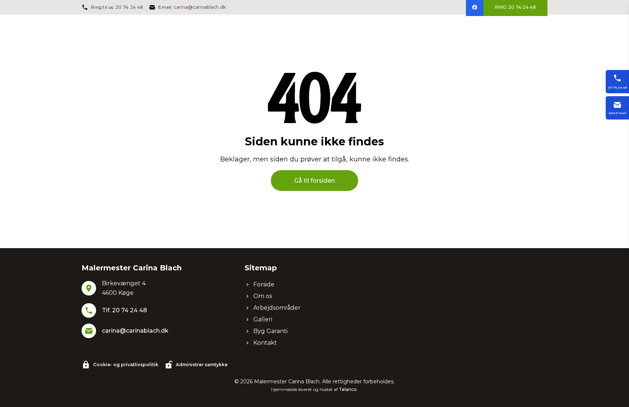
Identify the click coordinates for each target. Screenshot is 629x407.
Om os (262, 296)
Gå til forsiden (314, 180)
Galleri (262, 319)
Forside (263, 284)
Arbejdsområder (277, 307)
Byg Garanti (270, 331)
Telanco (348, 389)
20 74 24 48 (129, 7)
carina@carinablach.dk (200, 7)
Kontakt (265, 342)
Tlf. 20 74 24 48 (124, 310)
